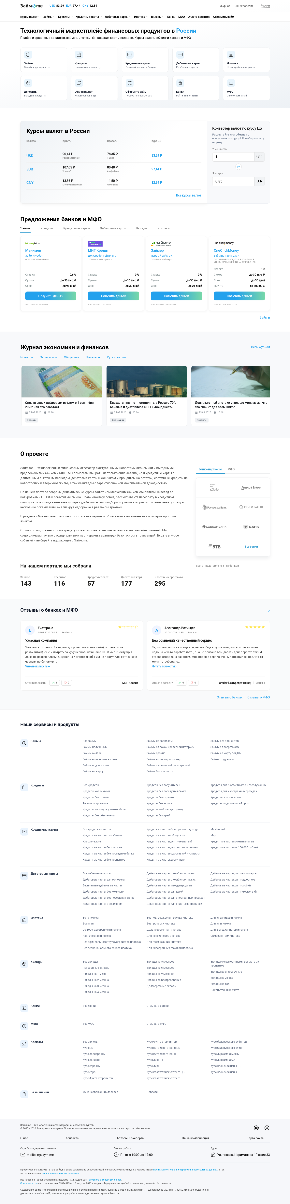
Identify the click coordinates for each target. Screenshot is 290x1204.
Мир (213, 835)
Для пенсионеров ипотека (164, 935)
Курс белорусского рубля (226, 1047)
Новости (26, 357)
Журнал (225, 5)
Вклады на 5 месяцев (160, 961)
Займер (157, 250)
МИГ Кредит (98, 250)
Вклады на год (219, 983)
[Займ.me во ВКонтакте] (267, 1127)
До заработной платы (102, 255)
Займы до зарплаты (160, 740)
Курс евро (89, 1072)
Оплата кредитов (199, 16)
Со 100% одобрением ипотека (102, 929)
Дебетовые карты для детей (165, 891)
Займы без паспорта (160, 771)
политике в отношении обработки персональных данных (185, 1169)
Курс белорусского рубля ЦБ (229, 1041)
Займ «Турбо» (34, 255)
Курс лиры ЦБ (156, 1059)
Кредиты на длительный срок (229, 803)
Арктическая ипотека (97, 935)
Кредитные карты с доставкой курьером (173, 853)
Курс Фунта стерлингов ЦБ (100, 1078)
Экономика (48, 357)
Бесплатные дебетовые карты (102, 885)
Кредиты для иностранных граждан (233, 791)
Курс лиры (153, 1066)
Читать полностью (37, 666)
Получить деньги (50, 296)
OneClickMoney (226, 250)
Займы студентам (222, 759)
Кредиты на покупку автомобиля (104, 809)
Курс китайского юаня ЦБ (163, 1047)
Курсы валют (28, 16)
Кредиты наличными (96, 791)
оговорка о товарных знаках (105, 1179)
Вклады (156, 16)
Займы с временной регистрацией (169, 765)
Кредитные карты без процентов (104, 859)
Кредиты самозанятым (225, 797)
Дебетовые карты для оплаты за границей (174, 903)
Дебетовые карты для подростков (232, 879)
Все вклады (90, 961)
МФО (181, 16)
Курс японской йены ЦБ (225, 1066)
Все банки (251, 546)
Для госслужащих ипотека (164, 941)
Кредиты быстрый (158, 815)
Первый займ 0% (161, 255)
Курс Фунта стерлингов (162, 1041)
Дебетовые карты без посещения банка (109, 897)
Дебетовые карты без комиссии (103, 891)
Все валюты (90, 1041)
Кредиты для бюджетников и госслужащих (238, 785)
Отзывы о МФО (258, 697)
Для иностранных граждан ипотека (170, 948)
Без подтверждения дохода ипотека (170, 917)
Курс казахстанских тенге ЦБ (165, 1072)
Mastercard (217, 829)
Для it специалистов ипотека (229, 929)
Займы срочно (156, 753)
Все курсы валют (188, 195)
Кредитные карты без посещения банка (108, 853)
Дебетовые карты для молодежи (104, 879)
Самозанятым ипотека (225, 935)
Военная (88, 923)
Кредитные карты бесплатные (102, 847)
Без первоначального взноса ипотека (107, 948)
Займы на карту (93, 771)
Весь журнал (260, 347)
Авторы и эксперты (130, 1138)
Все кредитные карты (97, 829)
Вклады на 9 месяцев (160, 973)
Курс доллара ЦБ (94, 1053)
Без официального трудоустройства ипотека (112, 941)
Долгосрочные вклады (162, 986)
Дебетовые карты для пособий (230, 885)
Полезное (93, 357)
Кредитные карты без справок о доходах (173, 829)
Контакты (72, 1138)
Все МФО (88, 1023)
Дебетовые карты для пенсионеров (233, 873)
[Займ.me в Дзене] (256, 1127)
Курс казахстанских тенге (163, 1078)
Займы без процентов (224, 740)
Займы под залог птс (96, 765)
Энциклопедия (244, 5)
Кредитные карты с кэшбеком (102, 835)
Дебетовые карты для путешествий (233, 891)
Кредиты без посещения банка (166, 791)
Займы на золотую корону (164, 759)
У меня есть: (219, 149)
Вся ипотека (91, 917)
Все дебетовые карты (97, 873)
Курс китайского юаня (161, 1053)
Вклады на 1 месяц (95, 973)
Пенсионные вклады (96, 967)
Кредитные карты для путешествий (170, 841)
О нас (24, 1138)
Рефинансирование (95, 803)
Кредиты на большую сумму (165, 809)
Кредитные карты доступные (165, 859)
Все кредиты (91, 785)
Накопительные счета (224, 990)
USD (52, 5)
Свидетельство (28, 1183)
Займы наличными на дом (100, 759)
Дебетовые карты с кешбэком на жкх (171, 879)
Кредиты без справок (160, 797)
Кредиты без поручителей (163, 785)
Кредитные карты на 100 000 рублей (234, 847)
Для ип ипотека (220, 923)
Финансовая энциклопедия (100, 1092)
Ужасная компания (41, 640)
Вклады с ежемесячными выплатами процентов (234, 963)
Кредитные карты (87, 16)
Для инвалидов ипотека (226, 917)
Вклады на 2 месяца (96, 980)
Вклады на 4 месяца (96, 992)
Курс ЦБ (156, 140)
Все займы (89, 740)
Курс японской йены (223, 1072)
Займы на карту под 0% (225, 753)
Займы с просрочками (224, 747)
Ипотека (139, 16)
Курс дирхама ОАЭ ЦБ (224, 1053)
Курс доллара (91, 1059)
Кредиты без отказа (96, 797)
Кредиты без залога (159, 803)
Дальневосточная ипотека (164, 929)
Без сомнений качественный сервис (182, 640)
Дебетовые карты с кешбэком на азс (171, 873)
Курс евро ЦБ (91, 1066)
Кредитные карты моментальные (232, 841)
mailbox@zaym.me (40, 1155)
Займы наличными (95, 747)
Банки (171, 16)
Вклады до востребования (164, 980)
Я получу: (217, 173)
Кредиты (64, 16)
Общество (71, 357)
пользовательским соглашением (60, 1173)
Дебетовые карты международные (169, 885)
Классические (92, 841)
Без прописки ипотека (161, 923)
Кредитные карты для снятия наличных (172, 847)
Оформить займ (223, 16)
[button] (264, 6)
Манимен (33, 250)
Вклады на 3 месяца (96, 986)
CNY (85, 5)
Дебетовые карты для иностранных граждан (176, 897)
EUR (69, 5)
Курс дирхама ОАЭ (222, 1059)
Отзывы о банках (229, 697)
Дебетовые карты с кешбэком (102, 903)
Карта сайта (255, 1138)
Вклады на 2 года (221, 977)
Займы (47, 16)
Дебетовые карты (116, 16)
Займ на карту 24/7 (226, 255)
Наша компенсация (195, 1138)
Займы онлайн (92, 753)
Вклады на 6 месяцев (160, 967)
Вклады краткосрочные (226, 971)
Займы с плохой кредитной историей (170, 747)
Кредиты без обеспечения (99, 815)
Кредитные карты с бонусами (166, 835)
